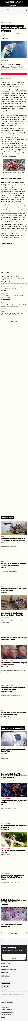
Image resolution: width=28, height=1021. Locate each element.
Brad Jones (4, 879)
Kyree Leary (4, 542)
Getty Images (6, 60)
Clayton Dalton (5, 804)
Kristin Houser (5, 904)
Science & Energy (6, 1014)
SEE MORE (14, 721)
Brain (10, 22)
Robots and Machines (7, 1012)
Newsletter (5, 963)
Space (3, 1017)
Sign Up (14, 74)
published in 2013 (11, 128)
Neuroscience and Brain (7, 611)
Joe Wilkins (4, 290)
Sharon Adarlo (5, 666)
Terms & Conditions (5, 976)
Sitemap (3, 979)
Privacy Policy (19, 1)
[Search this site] (26, 10)
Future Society (4, 293)
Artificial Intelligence (8, 1005)
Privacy (3, 302)
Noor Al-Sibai (5, 780)
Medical (3, 747)
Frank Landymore (6, 299)
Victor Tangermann (6, 854)
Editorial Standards (8, 969)
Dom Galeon (4, 592)
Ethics (2, 274)
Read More (14, 321)
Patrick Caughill (5, 37)
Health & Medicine (4, 22)
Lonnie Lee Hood (5, 617)
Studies (3, 772)
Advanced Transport (7, 1002)
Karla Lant (4, 567)
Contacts (4, 972)
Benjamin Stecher (6, 716)
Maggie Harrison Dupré (7, 281)
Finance (3, 285)
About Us (4, 966)
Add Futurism (5, 38)
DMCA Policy (4, 977)
